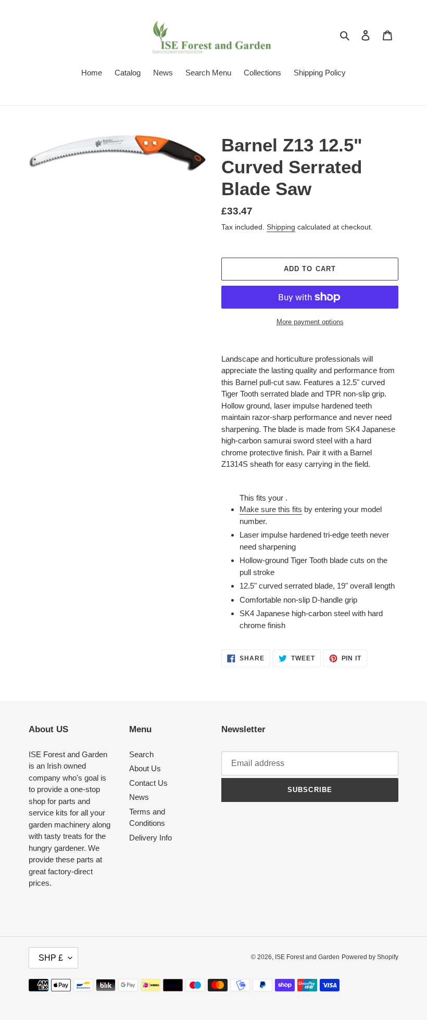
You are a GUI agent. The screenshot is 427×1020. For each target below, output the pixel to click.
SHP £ (51, 957)
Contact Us (148, 783)
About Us (145, 768)
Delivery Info (150, 837)
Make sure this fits (271, 509)
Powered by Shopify (370, 957)
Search (141, 754)
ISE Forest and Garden (307, 957)
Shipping (281, 227)
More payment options (310, 322)
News (139, 797)
